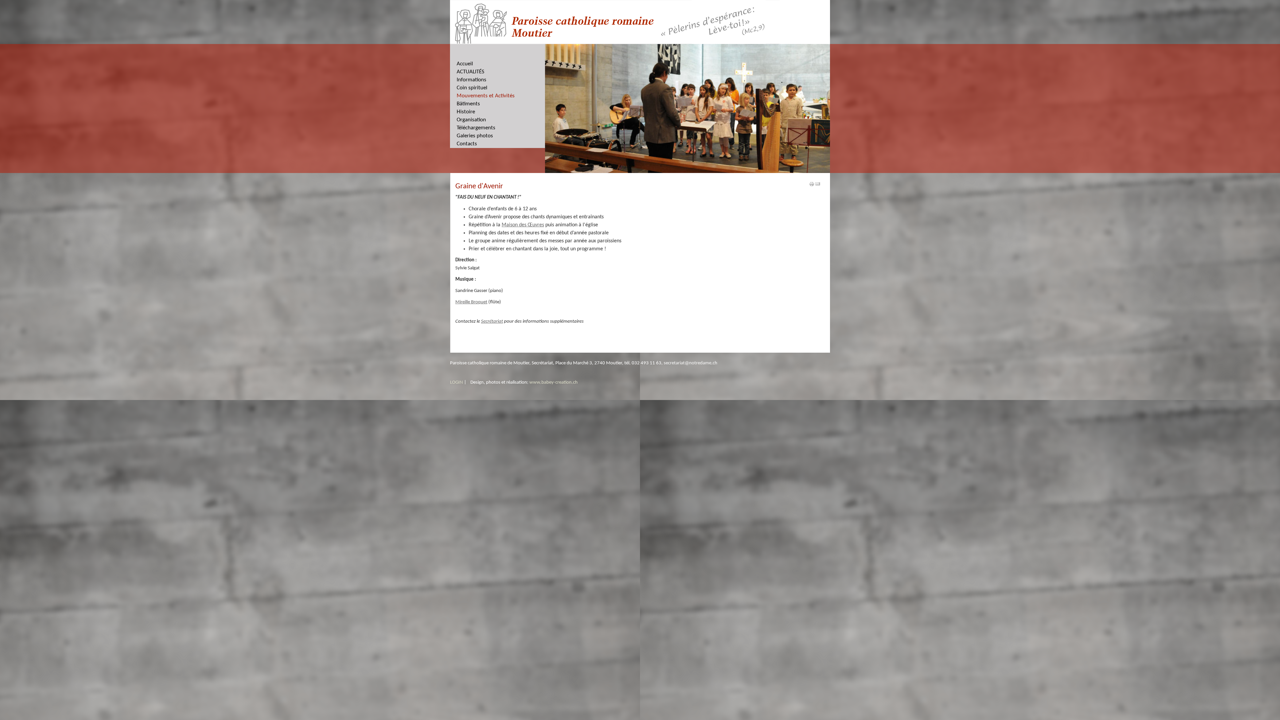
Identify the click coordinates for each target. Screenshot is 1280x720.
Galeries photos (475, 136)
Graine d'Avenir (479, 186)
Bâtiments (468, 104)
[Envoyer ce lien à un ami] (817, 184)
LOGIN (456, 382)
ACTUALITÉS (470, 72)
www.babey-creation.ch (553, 382)
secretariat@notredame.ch (690, 363)
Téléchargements (476, 128)
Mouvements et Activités (486, 96)
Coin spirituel (472, 88)
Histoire (466, 112)
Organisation (471, 120)
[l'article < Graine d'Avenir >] (811, 184)
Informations (471, 80)
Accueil (465, 64)
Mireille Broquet (471, 302)
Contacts (467, 144)
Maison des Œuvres (523, 225)
